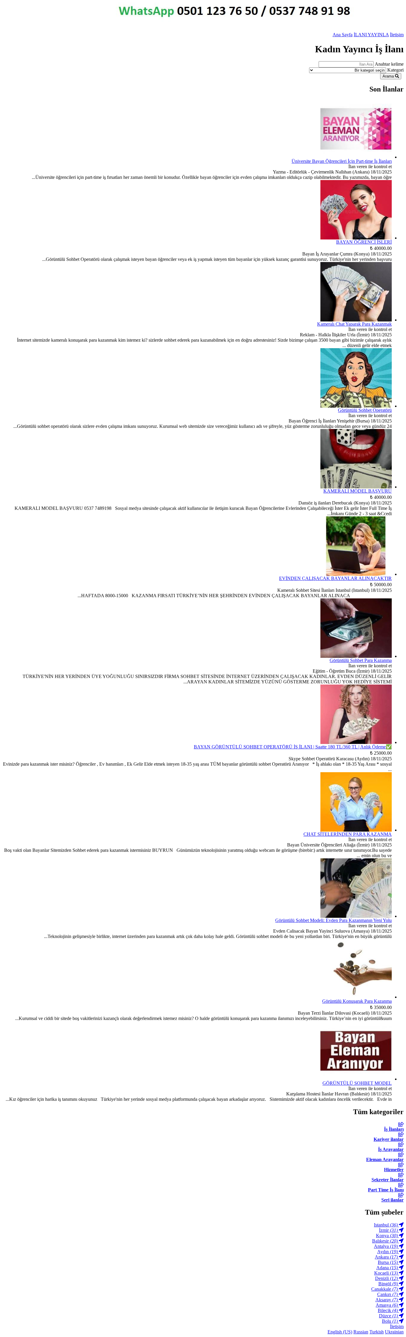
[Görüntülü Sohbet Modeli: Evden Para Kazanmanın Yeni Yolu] (356, 916)
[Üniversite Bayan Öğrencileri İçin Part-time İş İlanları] (356, 157)
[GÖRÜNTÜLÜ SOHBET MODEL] (356, 1078)
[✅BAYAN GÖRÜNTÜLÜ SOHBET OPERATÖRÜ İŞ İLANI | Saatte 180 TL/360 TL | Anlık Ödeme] (356, 742)
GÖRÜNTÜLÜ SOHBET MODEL (357, 1083)
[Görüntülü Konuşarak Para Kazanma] (356, 996)
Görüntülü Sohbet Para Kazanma (361, 660)
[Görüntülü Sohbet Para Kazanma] (356, 656)
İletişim (397, 34)
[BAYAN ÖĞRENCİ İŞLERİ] (356, 237)
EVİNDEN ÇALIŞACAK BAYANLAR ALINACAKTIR (335, 578)
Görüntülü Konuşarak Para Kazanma (357, 1001)
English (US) (340, 1331)
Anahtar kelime (389, 64)
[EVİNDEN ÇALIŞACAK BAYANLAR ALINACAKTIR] (356, 574)
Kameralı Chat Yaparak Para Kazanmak (354, 324)
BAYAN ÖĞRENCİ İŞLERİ (364, 242)
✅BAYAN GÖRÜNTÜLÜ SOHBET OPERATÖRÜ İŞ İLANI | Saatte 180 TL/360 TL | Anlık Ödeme (293, 746)
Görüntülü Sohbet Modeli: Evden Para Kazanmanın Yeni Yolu (333, 920)
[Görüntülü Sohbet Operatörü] (356, 406)
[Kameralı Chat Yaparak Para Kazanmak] (356, 319)
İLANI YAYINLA (371, 34)
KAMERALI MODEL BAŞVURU (357, 491)
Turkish (376, 1331)
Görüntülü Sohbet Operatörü (365, 410)
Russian (360, 1331)
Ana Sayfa (343, 34)
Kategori (395, 69)
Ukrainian (394, 1331)
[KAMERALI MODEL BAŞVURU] (356, 486)
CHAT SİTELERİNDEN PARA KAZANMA (347, 834)
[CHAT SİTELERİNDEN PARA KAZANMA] (356, 830)
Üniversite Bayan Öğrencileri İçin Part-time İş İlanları (342, 161)
